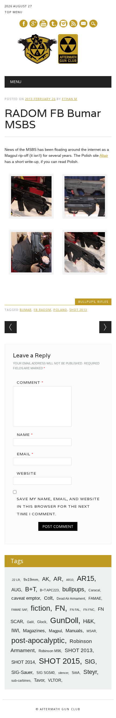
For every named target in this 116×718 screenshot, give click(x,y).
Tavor (39, 680)
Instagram (63, 23)
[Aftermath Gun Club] (58, 62)
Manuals (74, 630)
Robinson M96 (50, 651)
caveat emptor (25, 598)
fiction (40, 608)
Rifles (102, 302)
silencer (63, 672)
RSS (73, 23)
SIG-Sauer (21, 672)
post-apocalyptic (38, 641)
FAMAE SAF (19, 609)
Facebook (23, 23)
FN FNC (88, 609)
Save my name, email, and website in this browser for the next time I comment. (58, 506)
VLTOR (54, 680)
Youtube (43, 23)
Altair (104, 155)
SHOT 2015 (59, 660)
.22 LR (15, 579)
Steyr (90, 672)
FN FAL (75, 609)
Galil (30, 622)
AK (45, 579)
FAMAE (94, 598)
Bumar (26, 310)
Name (25, 434)
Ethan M (69, 99)
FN (60, 608)
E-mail (83, 23)
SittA (76, 673)
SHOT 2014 (23, 662)
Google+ (33, 23)
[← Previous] (11, 327)
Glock (41, 622)
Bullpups (86, 302)
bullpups (73, 589)
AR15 (85, 578)
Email (25, 454)
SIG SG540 (45, 673)
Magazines (34, 630)
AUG (16, 589)
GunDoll (64, 620)
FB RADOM (42, 310)
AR (57, 578)
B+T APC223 (49, 590)
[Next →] (105, 327)
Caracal (94, 590)
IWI (15, 630)
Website (26, 473)
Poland (60, 310)
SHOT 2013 (78, 310)
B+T (30, 589)
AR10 (69, 579)
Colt (48, 598)
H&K (88, 621)
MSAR (91, 631)
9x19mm (30, 579)
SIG (90, 661)
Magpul (55, 630)
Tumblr (53, 23)
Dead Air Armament (71, 598)
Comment (30, 382)
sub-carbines (20, 681)
